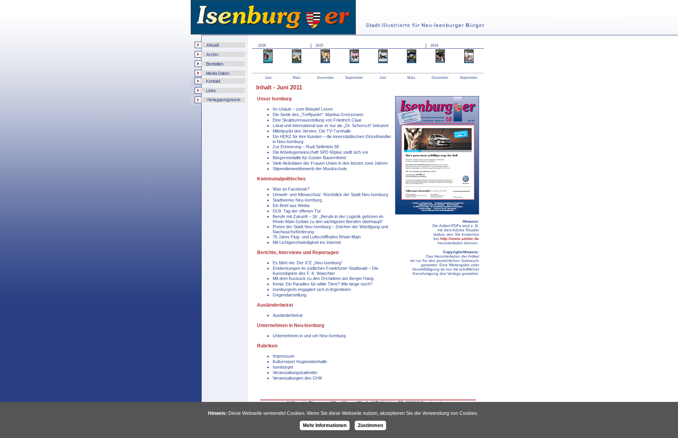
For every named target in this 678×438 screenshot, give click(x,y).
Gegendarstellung (289, 295)
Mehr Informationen (324, 425)
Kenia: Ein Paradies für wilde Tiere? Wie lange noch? (322, 284)
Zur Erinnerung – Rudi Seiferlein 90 (306, 146)
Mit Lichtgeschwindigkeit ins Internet (307, 242)
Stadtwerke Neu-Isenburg (297, 200)
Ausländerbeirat (288, 315)
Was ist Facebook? (291, 189)
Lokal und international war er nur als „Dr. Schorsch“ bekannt (330, 125)
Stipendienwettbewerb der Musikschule (310, 168)
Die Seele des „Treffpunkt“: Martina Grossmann (318, 114)
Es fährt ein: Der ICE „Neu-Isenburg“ (308, 262)
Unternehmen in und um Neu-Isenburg (309, 335)
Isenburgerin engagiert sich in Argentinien (312, 289)
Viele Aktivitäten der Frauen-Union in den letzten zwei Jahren (330, 163)
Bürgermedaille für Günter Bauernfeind (309, 157)
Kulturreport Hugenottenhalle (300, 361)
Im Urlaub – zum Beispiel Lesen (303, 109)
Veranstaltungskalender (295, 372)
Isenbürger (283, 367)
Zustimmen (370, 425)
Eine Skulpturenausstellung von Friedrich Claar (317, 120)
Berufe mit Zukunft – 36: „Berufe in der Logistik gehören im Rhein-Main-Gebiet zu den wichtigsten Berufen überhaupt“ (328, 219)
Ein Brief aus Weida (291, 205)
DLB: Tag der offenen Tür (297, 211)
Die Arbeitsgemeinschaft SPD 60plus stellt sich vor (320, 152)
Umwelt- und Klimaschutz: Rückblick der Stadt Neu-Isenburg (330, 194)
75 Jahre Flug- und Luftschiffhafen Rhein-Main (317, 236)
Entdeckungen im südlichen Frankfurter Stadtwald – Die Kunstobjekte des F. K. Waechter (325, 271)
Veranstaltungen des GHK (297, 378)
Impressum (283, 356)
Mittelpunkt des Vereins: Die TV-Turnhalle (312, 131)
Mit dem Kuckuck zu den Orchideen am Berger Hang (323, 278)
